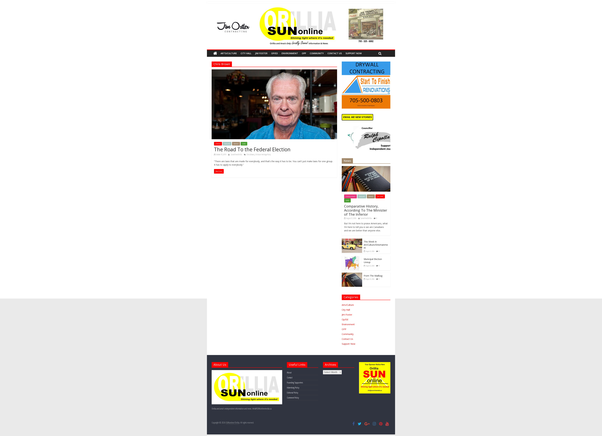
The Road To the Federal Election (252, 149)
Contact (289, 377)
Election (218, 143)
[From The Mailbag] (352, 274)
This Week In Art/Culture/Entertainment (376, 244)
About (289, 372)
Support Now (354, 53)
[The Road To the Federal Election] (274, 71)
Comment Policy (293, 397)
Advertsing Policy (293, 387)
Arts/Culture (229, 53)
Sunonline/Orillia (236, 154)
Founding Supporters (295, 382)
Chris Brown (250, 154)
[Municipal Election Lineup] (352, 257)
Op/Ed (274, 53)
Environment (290, 53)
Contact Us (334, 53)
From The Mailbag (373, 275)
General (236, 143)
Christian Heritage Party (263, 154)
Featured (227, 143)
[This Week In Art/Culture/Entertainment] (352, 240)
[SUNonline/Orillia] (215, 53)
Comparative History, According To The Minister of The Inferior (365, 210)
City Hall (246, 53)
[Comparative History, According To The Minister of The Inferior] (366, 167)
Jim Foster (261, 53)
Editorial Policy (292, 392)
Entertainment (350, 196)
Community (317, 53)
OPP (304, 53)
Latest (244, 143)
